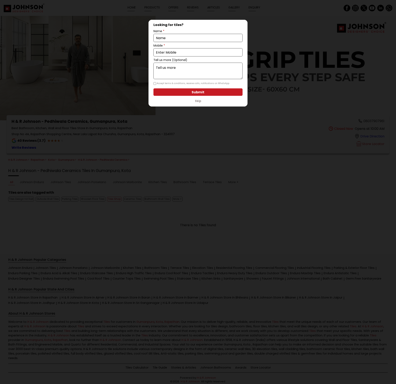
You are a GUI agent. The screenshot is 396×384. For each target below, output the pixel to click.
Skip (198, 101)
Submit (198, 92)
